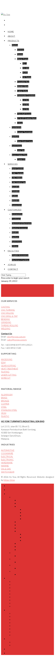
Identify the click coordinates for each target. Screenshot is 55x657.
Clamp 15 (21, 159)
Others (15, 246)
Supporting (17, 205)
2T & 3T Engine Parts (26, 118)
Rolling (15, 196)
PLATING (5, 371)
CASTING (5, 307)
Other (20, 123)
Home (11, 31)
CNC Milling (17, 178)
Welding (15, 200)
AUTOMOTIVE (7, 450)
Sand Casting (18, 168)
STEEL (4, 407)
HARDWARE (7, 462)
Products (13, 41)
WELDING (5, 328)
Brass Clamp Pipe (19, 155)
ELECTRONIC (7, 459)
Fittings (20, 50)
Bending (15, 187)
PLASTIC (5, 416)
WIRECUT (5, 378)
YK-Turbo (26, 77)
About (11, 36)
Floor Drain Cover (25, 141)
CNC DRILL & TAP (9, 316)
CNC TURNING (8, 310)
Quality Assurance (20, 255)
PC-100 (25, 68)
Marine (15, 45)
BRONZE (5, 401)
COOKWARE (7, 453)
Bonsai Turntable (24, 132)
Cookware (16, 219)
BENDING (5, 319)
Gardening (16, 127)
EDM (3, 362)
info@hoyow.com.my (16, 336)
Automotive (17, 214)
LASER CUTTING (8, 375)
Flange (20, 54)
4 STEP (25, 109)
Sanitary (15, 136)
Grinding (15, 191)
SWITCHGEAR (7, 472)
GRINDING (6, 322)
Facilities (13, 251)
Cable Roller (22, 91)
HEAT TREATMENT (9, 368)
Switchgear (17, 146)
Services (13, 164)
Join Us (12, 264)
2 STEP (25, 100)
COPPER (5, 404)
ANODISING (6, 359)
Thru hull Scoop (24, 114)
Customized (14, 210)
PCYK (25, 72)
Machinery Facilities (20, 260)
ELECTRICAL (7, 456)
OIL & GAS (6, 469)
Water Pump (22, 59)
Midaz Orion (9, 480)
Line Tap (21, 150)
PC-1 (24, 63)
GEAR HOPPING (8, 365)
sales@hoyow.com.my (17, 340)
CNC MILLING (7, 313)
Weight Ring (22, 86)
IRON (3, 413)
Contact (13, 269)
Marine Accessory (20, 228)
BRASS (4, 397)
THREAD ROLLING (9, 325)
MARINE (5, 465)
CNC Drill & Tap (19, 182)
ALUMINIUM (7, 394)
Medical (15, 232)
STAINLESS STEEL (9, 410)
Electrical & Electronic (22, 223)
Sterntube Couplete (26, 95)
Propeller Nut (23, 82)
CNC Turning (17, 173)
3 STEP (25, 104)
